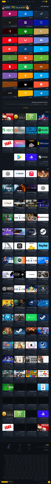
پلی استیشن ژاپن (16, 472)
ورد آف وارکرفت (22, 456)
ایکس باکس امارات (9, 477)
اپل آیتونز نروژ (7, 474)
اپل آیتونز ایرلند (11, 474)
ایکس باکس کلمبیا (29, 474)
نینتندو (19, 456)
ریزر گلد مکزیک (25, 465)
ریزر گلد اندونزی (22, 468)
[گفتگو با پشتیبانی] (49, 482)
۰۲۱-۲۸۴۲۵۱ (7, 1)
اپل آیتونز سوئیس (22, 477)
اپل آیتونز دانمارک (31, 477)
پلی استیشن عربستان (8, 461)
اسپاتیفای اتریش (46, 460)
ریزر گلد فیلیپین (42, 460)
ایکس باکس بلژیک (46, 468)
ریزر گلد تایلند (42, 469)
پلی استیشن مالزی (46, 474)
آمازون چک (35, 469)
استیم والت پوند (34, 468)
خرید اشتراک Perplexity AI (17, 478)
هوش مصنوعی (29, 1)
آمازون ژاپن (47, 464)
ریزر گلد (4, 457)
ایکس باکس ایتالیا (15, 464)
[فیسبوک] (44, 450)
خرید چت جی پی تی (6, 478)
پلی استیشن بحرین (26, 468)
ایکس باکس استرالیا (12, 472)
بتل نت (44, 456)
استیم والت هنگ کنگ (25, 474)
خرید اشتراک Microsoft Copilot (29, 478)
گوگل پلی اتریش (30, 468)
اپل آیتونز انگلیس (37, 461)
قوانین (20, 448)
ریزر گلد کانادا (20, 472)
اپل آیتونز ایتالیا (10, 465)
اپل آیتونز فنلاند (40, 477)
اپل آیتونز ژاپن (14, 465)
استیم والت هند (6, 465)
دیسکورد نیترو (26, 456)
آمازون (9, 457)
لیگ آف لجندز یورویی (38, 460)
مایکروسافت (11, 456)
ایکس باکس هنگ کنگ (36, 477)
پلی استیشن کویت (46, 469)
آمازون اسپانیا (11, 464)
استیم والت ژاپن (8, 473)
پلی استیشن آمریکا (42, 457)
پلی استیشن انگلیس (46, 461)
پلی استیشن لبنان (38, 465)
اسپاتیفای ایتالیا (34, 465)
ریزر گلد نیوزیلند (42, 474)
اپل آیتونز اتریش (43, 464)
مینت (36, 456)
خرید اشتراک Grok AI (40, 478)
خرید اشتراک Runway (11, 478)
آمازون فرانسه (17, 465)
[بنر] (16, 6)
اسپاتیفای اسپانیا (41, 461)
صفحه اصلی (33, 1)
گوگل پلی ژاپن (23, 469)
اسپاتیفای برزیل (16, 457)
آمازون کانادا (18, 460)
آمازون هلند (39, 472)
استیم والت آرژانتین (17, 461)
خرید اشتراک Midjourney (23, 478)
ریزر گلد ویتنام (15, 469)
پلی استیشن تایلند (24, 472)
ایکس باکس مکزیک (38, 474)
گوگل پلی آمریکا (24, 457)
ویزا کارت (47, 456)
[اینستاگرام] (46, 450)
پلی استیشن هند (33, 473)
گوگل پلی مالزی (28, 472)
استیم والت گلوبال (46, 457)
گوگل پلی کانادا (32, 464)
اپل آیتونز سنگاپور (13, 473)
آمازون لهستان (7, 472)
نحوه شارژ (25, 1)
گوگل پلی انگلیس (39, 464)
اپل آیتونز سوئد (33, 474)
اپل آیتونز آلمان (7, 464)
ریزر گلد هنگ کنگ (19, 464)
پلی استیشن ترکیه (20, 457)
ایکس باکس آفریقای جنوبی (45, 477)
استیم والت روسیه (20, 474)
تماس (20, 1)
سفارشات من (29, 448)
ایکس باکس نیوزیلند (21, 473)
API (18, 1)
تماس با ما (19, 449)
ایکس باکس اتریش (18, 468)
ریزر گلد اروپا (47, 472)
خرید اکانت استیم (46, 465)
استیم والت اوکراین (29, 460)
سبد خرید (29, 447)
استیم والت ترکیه (10, 460)
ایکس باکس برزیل (21, 460)
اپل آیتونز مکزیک (38, 468)
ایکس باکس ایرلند (38, 469)
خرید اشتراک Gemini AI (46, 478)
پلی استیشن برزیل (30, 461)
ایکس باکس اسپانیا (21, 465)
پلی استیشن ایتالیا (19, 469)
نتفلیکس (34, 456)
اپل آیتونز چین (36, 472)
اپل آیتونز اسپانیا (31, 469)
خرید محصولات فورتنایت (15, 456)
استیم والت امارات (27, 469)
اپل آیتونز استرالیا (13, 477)
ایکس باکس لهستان (15, 474)
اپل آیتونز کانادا (29, 473)
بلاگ (22, 1)
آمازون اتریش (42, 468)
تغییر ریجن (36, 464)
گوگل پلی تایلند (5, 473)
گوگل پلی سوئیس (42, 465)
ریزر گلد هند (34, 461)
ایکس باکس (39, 456)
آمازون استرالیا (13, 468)
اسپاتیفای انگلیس (29, 465)
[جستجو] (10, 1)
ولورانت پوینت (34, 460)
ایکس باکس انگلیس (25, 461)
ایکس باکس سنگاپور (27, 477)
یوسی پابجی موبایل (30, 456)
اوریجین (42, 456)
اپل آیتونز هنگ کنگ (46, 473)
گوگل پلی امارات (6, 460)
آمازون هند (7, 469)
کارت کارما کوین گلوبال (7, 456)
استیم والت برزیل (9, 468)
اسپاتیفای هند (25, 460)
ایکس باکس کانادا (43, 472)
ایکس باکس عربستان (18, 477)
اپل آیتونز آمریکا (37, 457)
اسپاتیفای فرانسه (23, 464)
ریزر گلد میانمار (25, 473)
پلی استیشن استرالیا (28, 464)
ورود (3, 1)
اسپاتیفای (6, 457)
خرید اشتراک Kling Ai (35, 478)
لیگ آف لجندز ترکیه (33, 457)
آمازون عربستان (17, 473)
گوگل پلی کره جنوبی (5, 468)
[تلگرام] (47, 450)
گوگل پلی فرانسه (12, 461)
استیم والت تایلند (32, 472)
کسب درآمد (29, 449)
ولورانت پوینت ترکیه (29, 457)
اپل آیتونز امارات (14, 460)
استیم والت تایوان (41, 473)
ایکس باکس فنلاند (11, 469)
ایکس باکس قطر (4, 477)
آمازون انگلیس (21, 461)
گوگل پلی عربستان (37, 473)
